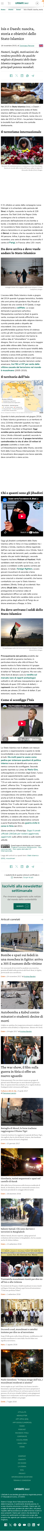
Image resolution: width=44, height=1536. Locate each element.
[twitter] (10, 1524)
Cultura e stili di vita (8, 1091)
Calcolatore (22, 1440)
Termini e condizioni (22, 1480)
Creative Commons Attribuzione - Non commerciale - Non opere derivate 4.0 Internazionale (21, 849)
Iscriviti (20, 906)
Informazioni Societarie (22, 1477)
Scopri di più (28, 877)
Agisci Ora (22, 1443)
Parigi (12, 242)
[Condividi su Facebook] (11, 75)
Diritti (3, 1402)
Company (22, 1456)
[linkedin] (33, 1524)
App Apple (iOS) (22, 1419)
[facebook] (5, 1524)
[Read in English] (41, 45)
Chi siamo (22, 1463)
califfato (21, 307)
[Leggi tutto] (41, 919)
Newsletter (22, 1416)
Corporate (22, 1436)
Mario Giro (33, 769)
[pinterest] (15, 1524)
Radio (22, 1426)
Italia (3, 1344)
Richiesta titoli (22, 1433)
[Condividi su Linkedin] (22, 75)
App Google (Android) (22, 1423)
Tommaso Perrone (26, 45)
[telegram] (38, 1524)
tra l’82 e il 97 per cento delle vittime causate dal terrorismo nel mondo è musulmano (21, 367)
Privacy (22, 1473)
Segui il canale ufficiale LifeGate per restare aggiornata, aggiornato (20, 833)
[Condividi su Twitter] (16, 75)
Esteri (3, 976)
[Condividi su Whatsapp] (27, 75)
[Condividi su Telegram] (32, 75)
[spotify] (19, 1524)
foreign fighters (24, 568)
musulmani (10, 858)
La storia (22, 1466)
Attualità (22, 1412)
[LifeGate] (22, 3)
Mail (22, 1470)
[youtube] (24, 1524)
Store (12, 3)
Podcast (22, 1429)
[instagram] (29, 1524)
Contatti (22, 1460)
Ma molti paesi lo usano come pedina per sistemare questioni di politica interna (21, 760)
